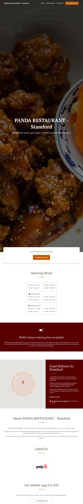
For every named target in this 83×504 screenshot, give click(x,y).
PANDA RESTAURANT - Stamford (16, 3)
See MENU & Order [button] (71, 3)
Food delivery (50, 3)
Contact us (60, 3)
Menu (43, 3)
